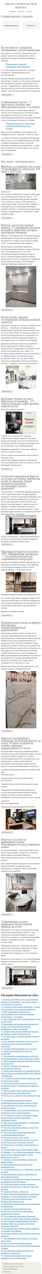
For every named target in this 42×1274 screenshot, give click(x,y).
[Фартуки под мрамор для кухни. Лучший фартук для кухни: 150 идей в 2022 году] (21, 182)
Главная (12, 11)
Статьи (29, 11)
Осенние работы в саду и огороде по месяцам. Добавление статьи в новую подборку (20, 1111)
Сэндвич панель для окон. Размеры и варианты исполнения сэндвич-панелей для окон (20, 1032)
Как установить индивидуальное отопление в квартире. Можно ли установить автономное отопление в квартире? (19, 1223)
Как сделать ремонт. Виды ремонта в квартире (21, 1219)
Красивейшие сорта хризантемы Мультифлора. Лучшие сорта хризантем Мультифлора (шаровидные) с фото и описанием (20, 1026)
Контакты (5, 1266)
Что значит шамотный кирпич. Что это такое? (20, 1049)
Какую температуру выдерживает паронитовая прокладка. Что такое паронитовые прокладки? (20, 1195)
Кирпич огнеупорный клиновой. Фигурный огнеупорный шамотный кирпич (18, 1133)
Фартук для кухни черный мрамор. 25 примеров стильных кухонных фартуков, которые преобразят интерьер (20, 229)
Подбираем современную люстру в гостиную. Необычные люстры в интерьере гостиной (19, 1141)
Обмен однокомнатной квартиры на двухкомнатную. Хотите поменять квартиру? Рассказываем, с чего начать (18, 1014)
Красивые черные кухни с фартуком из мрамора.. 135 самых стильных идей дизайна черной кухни (20, 402)
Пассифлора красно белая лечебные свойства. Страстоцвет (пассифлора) (20, 1229)
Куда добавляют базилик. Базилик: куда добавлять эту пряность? (17, 1252)
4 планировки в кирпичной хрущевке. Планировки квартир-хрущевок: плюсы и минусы (19, 1101)
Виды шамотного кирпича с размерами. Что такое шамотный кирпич (19, 1175)
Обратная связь (7, 1271)
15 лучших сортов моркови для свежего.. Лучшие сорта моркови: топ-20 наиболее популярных (20, 1008)
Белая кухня (31, 25)
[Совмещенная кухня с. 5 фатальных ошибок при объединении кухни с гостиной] (21, 126)
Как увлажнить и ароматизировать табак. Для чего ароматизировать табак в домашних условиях (20, 1057)
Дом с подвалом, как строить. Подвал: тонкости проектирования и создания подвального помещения (20, 1044)
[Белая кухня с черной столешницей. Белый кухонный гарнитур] (21, 377)
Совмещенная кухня (11, 25)
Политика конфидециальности (10, 1268)
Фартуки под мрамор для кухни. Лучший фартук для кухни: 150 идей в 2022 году (21, 168)
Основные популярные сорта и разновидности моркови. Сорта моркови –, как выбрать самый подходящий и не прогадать (19, 1002)
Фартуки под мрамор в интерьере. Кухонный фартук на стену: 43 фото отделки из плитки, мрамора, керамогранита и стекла (21, 743)
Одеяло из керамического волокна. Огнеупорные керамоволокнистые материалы (21, 1180)
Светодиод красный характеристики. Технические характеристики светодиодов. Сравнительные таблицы (17, 1211)
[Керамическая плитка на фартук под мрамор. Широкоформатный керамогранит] (21, 699)
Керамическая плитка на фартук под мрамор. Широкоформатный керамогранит (21, 626)
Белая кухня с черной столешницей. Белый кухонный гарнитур (20, 319)
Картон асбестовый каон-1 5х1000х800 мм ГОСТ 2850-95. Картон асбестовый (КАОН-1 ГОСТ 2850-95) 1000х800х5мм (21, 1073)
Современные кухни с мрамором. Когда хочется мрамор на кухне (16, 924)
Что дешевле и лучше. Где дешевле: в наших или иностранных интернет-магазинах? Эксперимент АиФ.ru (19, 1117)
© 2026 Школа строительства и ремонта (13, 1263)
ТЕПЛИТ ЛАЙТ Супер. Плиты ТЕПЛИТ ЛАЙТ (21, 1150)
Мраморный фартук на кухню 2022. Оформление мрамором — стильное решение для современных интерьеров (19, 555)
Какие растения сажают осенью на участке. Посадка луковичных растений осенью (18, 1091)
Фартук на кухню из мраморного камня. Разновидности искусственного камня (20, 843)
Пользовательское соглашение (16, 1266)
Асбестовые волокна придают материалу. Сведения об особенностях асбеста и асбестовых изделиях (20, 1186)
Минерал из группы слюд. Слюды (16, 1137)
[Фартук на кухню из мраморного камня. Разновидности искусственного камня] (21, 892)
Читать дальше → (7, 94)
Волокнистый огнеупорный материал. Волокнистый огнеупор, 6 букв (16, 1200)
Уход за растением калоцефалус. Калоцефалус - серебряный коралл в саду (20, 1123)
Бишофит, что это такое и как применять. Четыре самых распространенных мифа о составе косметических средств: (21, 1154)
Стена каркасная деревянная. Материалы (20, 1216)
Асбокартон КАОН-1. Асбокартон (16, 1191)
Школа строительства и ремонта (21, 5)
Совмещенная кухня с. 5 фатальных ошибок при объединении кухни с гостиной (20, 104)
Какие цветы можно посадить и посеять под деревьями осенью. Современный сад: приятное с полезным (20, 1085)
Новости (21, 11)
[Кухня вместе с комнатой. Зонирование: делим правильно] (21, 65)
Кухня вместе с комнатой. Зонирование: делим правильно (20, 48)
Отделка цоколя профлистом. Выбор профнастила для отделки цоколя (16, 1257)
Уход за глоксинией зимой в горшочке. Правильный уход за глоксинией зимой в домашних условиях (20, 1245)
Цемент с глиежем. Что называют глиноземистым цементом (15, 1067)
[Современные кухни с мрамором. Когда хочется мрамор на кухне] (21, 975)
